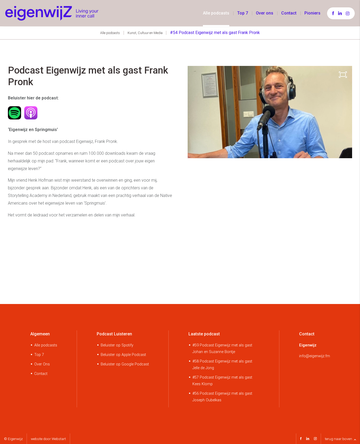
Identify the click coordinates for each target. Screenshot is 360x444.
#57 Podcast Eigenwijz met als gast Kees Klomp (222, 380)
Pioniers (312, 13)
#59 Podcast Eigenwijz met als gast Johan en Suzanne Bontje (222, 348)
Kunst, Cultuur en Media (145, 33)
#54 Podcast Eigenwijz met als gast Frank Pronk (215, 32)
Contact (288, 13)
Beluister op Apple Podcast (123, 355)
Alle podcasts (216, 13)
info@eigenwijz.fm (314, 356)
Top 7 (242, 13)
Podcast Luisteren (114, 333)
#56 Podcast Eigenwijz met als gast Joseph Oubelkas (222, 396)
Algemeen (40, 333)
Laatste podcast (204, 333)
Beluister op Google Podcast (125, 364)
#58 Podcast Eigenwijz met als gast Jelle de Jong (222, 364)
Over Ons (42, 364)
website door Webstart (48, 439)
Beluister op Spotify (117, 345)
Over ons (264, 13)
